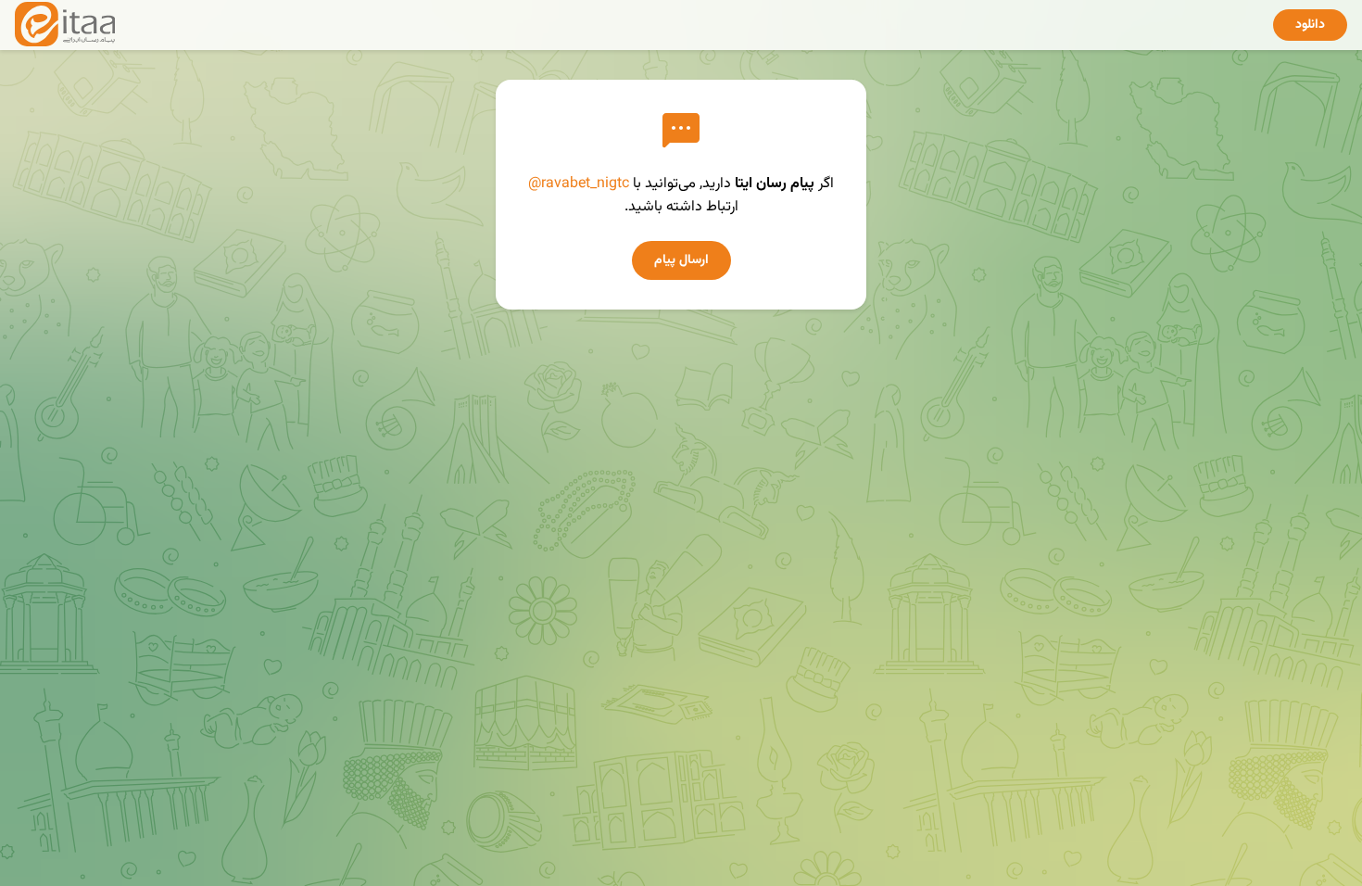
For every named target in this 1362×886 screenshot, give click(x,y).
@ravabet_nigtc (578, 184)
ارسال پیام (681, 260)
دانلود (1310, 25)
